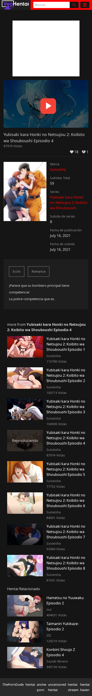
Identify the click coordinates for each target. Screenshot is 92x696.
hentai (30, 684)
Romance (39, 271)
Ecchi (17, 271)
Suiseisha (58, 169)
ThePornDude (13, 684)
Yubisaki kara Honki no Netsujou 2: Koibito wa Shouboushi (69, 202)
